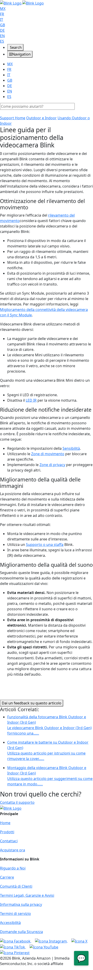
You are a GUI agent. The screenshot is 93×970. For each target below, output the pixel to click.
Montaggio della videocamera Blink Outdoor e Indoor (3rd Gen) (50, 776)
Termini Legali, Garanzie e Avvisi (27, 895)
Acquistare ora (12, 850)
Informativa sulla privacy (21, 904)
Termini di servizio (15, 913)
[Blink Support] (22, 2)
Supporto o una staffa (44, 544)
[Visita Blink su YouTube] (44, 946)
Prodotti (7, 831)
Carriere (7, 877)
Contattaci (9, 840)
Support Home (12, 117)
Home (5, 822)
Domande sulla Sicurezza (21, 931)
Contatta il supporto (17, 802)
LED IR (31, 400)
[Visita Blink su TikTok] (13, 946)
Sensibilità (71, 448)
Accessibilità (10, 922)
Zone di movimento (47, 453)
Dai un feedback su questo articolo (31, 703)
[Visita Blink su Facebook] (15, 940)
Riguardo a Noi (13, 868)
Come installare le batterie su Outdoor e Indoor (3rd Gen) (47, 750)
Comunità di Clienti (16, 886)
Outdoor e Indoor (41, 117)
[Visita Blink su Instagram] (51, 940)
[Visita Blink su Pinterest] (15, 952)
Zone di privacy (52, 464)
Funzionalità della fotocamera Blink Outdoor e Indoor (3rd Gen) (49, 725)
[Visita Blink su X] (79, 940)
